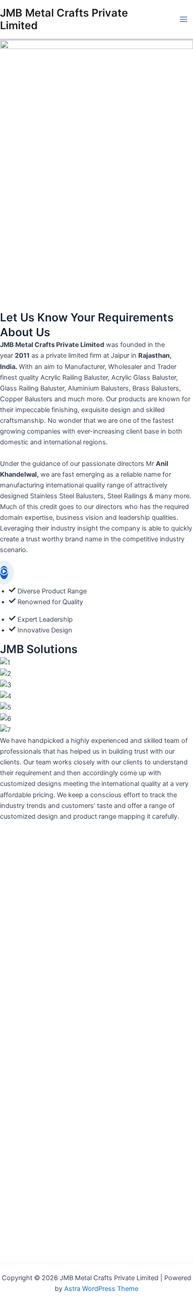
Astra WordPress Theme (101, 1289)
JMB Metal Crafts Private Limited (64, 19)
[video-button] (4, 572)
